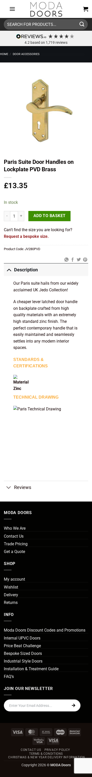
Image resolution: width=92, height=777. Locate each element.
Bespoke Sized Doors (23, 653)
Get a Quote (14, 551)
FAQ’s (9, 676)
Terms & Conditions (46, 753)
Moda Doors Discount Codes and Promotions (44, 630)
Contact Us (14, 536)
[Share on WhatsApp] (66, 260)
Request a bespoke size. (26, 236)
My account (14, 579)
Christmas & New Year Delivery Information (46, 757)
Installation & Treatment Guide (31, 668)
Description (26, 269)
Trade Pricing (16, 543)
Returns (11, 602)
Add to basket (49, 216)
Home (4, 54)
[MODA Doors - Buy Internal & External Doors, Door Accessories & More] (46, 9)
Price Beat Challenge (22, 645)
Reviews (22, 487)
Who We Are (15, 528)
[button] (12, 9)
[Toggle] (9, 269)
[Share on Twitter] (79, 260)
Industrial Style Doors (23, 661)
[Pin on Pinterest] (85, 260)
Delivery (11, 594)
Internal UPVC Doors (22, 638)
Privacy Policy (57, 750)
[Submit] (82, 24)
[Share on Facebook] (73, 260)
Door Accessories (26, 54)
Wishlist (11, 587)
